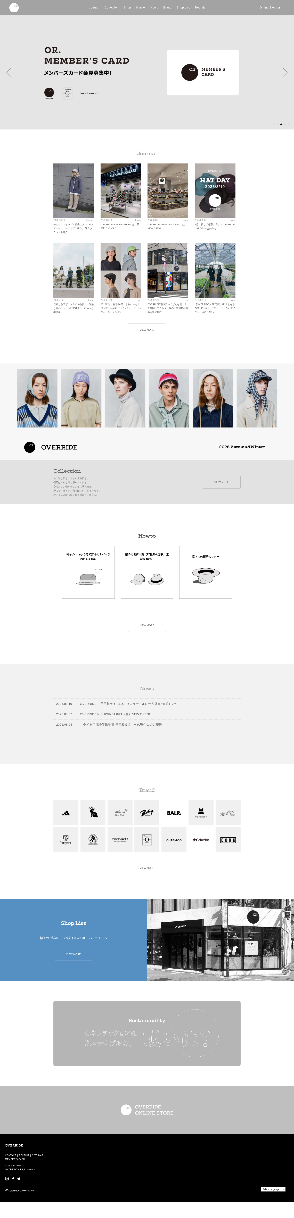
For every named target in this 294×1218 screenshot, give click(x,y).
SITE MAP (37, 1155)
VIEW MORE (147, 329)
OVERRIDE (11, 1169)
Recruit (200, 7)
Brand (167, 7)
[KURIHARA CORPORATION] (19, 1190)
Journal (94, 7)
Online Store (268, 7)
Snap (127, 7)
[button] (8, 72)
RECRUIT (24, 1155)
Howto (140, 7)
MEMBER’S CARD (15, 1159)
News (154, 7)
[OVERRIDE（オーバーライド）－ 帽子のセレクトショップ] (14, 7)
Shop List (183, 7)
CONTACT (10, 1155)
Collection (112, 7)
